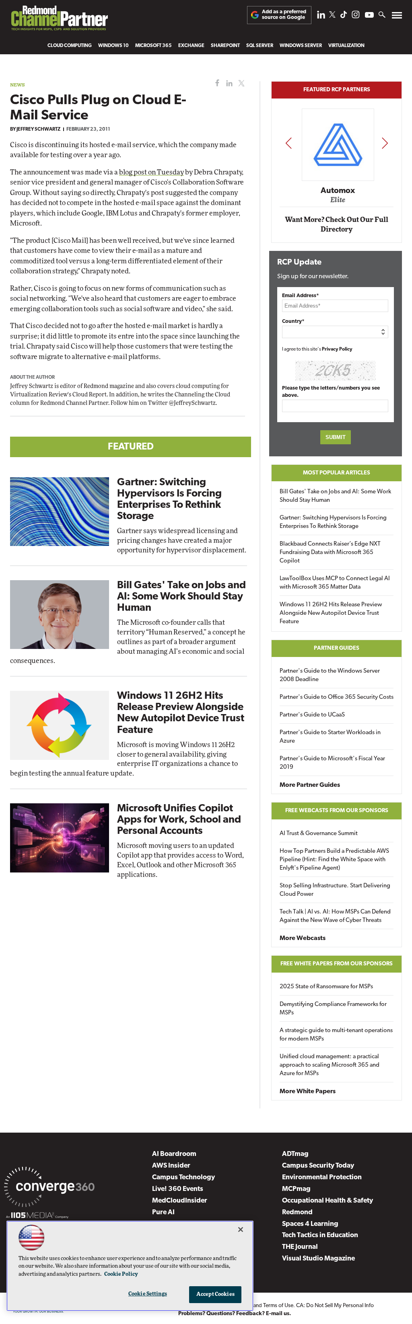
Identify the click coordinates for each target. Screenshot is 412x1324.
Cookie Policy (121, 1274)
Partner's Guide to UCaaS (312, 715)
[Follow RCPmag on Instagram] (356, 16)
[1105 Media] (37, 1216)
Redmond (297, 1212)
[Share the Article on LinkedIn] (228, 83)
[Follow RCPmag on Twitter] (332, 15)
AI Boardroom (174, 1154)
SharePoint (225, 45)
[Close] (240, 1229)
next (385, 143)
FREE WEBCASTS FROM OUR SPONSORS (336, 811)
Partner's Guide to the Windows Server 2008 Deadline (330, 675)
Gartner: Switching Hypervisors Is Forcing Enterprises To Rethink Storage (333, 522)
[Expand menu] (397, 17)
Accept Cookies (215, 1294)
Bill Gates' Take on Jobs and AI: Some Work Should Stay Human (181, 597)
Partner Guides (336, 648)
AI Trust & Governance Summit (319, 834)
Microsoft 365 (153, 45)
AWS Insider (171, 1165)
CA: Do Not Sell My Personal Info (335, 1306)
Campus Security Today (318, 1165)
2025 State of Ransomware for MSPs (326, 987)
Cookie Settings (147, 1294)
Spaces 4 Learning (310, 1224)
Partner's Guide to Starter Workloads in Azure (330, 737)
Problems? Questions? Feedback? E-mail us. (234, 1314)
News (17, 84)
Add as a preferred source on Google (284, 14)
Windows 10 (113, 45)
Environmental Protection (322, 1177)
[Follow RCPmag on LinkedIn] (321, 16)
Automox (337, 191)
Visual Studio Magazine (318, 1258)
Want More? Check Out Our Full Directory (336, 224)
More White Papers (308, 1091)
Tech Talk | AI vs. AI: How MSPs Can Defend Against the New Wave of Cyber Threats (335, 916)
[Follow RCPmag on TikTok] (344, 16)
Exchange (191, 45)
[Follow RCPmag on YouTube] (369, 15)
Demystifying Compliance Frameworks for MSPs (333, 1009)
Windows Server (301, 45)
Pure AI (163, 1212)
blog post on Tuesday (151, 172)
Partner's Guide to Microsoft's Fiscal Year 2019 (332, 763)
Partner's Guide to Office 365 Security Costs (336, 697)
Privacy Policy (337, 349)
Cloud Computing (69, 45)
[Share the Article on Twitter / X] (240, 83)
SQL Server (259, 45)
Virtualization (346, 45)
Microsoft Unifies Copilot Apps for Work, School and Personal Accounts (179, 820)
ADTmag (295, 1154)
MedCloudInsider (179, 1200)
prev (288, 143)
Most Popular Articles (336, 473)
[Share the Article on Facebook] (215, 83)
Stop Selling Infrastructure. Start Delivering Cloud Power (335, 890)
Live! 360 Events (177, 1189)
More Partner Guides (310, 785)
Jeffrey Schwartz (38, 129)
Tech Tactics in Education (320, 1235)
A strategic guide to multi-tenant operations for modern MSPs (336, 1035)
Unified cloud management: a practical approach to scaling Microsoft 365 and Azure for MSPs (329, 1065)
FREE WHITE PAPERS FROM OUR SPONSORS (336, 964)
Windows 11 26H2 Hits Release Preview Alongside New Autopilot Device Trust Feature (331, 613)
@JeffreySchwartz (192, 403)
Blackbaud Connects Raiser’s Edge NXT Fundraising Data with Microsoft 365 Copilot (330, 552)
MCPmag (296, 1189)
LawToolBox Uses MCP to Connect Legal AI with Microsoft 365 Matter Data (335, 583)
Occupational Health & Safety (327, 1200)
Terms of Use (278, 1306)
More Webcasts (302, 938)
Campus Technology (183, 1177)
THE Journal (300, 1247)
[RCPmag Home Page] (59, 20)
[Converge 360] (49, 1188)
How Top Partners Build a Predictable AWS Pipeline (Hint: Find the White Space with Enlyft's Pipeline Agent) (334, 859)
